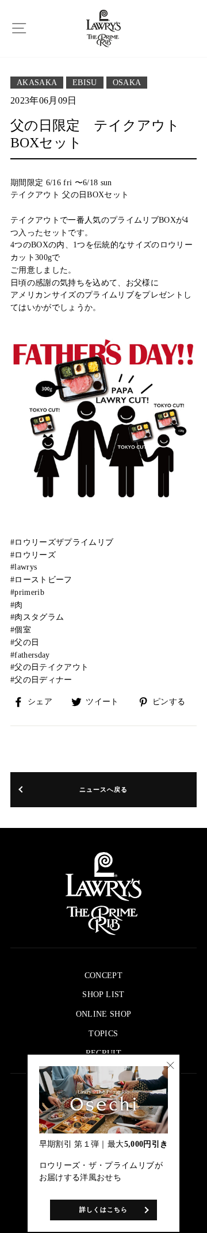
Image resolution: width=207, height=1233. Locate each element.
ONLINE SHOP (104, 1014)
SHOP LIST (103, 994)
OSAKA (127, 82)
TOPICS (103, 1033)
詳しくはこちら (103, 1209)
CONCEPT (103, 975)
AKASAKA (37, 82)
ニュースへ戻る (103, 789)
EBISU (84, 82)
